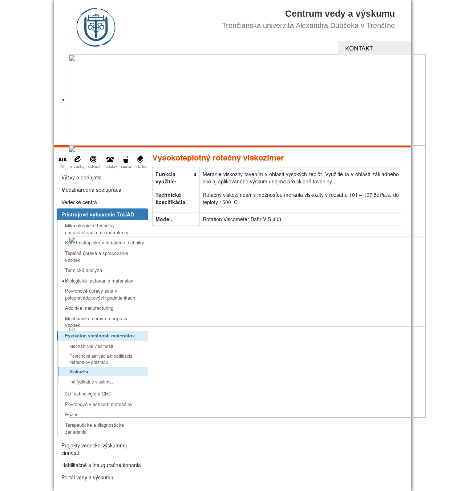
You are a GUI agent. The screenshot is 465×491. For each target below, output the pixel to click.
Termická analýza (83, 270)
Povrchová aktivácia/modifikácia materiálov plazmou (101, 359)
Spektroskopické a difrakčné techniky (104, 242)
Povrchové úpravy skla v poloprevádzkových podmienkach (100, 294)
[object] (247, 100)
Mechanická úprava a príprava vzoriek (97, 322)
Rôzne (71, 414)
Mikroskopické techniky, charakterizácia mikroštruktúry (97, 229)
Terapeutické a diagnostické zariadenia (94, 428)
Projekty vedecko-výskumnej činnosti (94, 449)
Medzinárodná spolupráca (91, 189)
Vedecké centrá (79, 202)
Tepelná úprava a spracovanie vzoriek (96, 256)
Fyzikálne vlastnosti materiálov (100, 335)
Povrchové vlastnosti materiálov (99, 404)
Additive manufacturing (89, 307)
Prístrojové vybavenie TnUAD (97, 214)
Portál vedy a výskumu (87, 477)
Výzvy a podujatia (81, 177)
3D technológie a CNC (88, 393)
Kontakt (359, 48)
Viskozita (78, 371)
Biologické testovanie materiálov (99, 280)
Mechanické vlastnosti (91, 346)
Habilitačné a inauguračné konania (101, 464)
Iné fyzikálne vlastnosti (91, 381)
